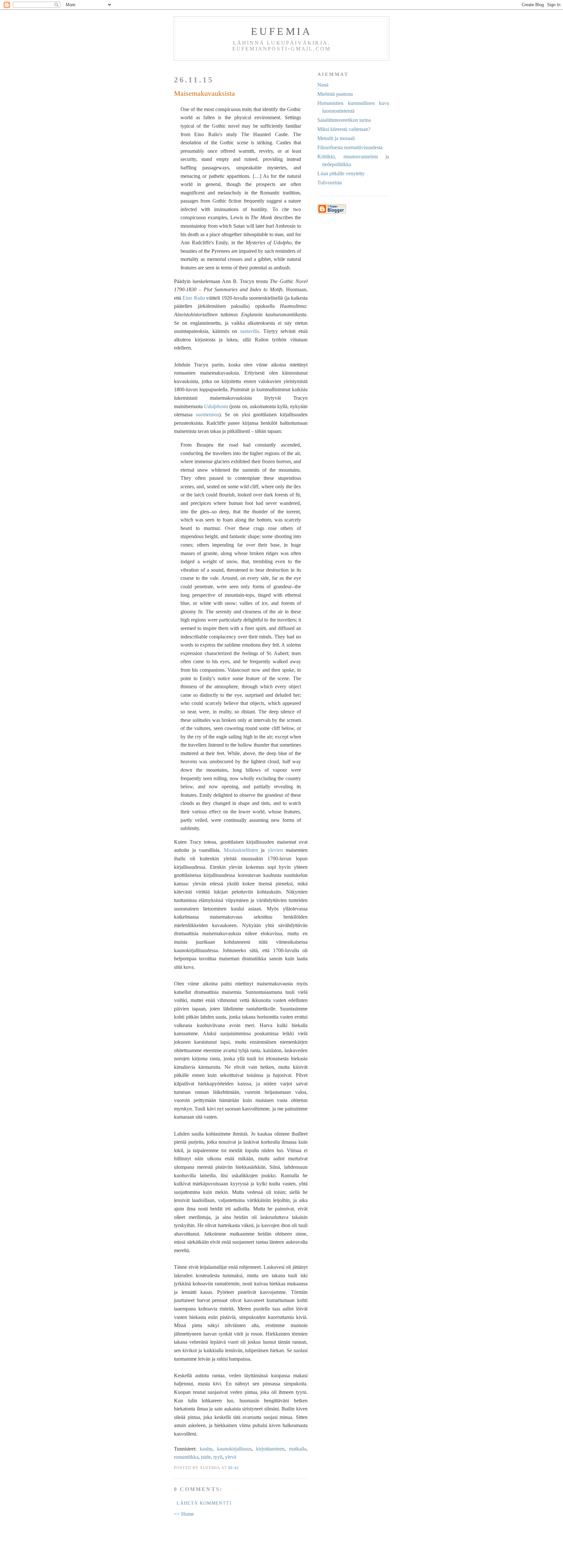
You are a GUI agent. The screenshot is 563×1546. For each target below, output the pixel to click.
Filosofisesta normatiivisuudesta (350, 147)
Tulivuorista (329, 182)
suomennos (207, 414)
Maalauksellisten (241, 850)
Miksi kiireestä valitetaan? (343, 129)
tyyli (218, 1457)
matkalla (297, 1449)
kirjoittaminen (270, 1449)
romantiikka (186, 1457)
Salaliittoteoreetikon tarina (344, 120)
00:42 (233, 1468)
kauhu (206, 1449)
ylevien (275, 850)
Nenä (322, 85)
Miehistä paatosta (335, 94)
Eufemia (281, 31)
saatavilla (249, 331)
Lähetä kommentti (204, 1503)
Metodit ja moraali (336, 138)
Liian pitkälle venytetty (341, 173)
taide (206, 1457)
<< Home (184, 1514)
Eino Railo (193, 298)
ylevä (230, 1457)
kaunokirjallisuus (234, 1449)
